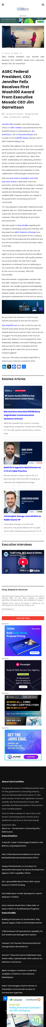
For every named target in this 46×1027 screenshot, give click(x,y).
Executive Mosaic (26, 134)
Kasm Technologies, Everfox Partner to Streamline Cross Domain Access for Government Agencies (19, 989)
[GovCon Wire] (23, 9)
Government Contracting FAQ (26, 828)
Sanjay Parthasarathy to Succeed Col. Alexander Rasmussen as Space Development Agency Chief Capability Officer (23, 869)
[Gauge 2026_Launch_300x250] (24, 1011)
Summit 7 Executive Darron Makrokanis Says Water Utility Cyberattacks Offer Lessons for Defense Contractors (22, 958)
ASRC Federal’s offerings (25, 232)
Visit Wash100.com (10, 325)
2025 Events (7, 831)
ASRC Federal (16, 127)
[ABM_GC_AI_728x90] (23, 20)
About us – (7, 828)
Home (7, 53)
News (16, 53)
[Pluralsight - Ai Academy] (23, 675)
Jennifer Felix (7, 124)
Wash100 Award (21, 138)
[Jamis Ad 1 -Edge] (23, 745)
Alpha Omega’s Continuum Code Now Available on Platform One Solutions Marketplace (19, 974)
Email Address (8, 609)
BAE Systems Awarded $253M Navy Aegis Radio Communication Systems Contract (22, 415)
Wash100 (26, 117)
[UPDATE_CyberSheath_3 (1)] (23, 710)
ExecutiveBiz (23, 225)
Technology (15, 117)
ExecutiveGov (9, 835)
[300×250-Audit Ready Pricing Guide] (23, 640)
